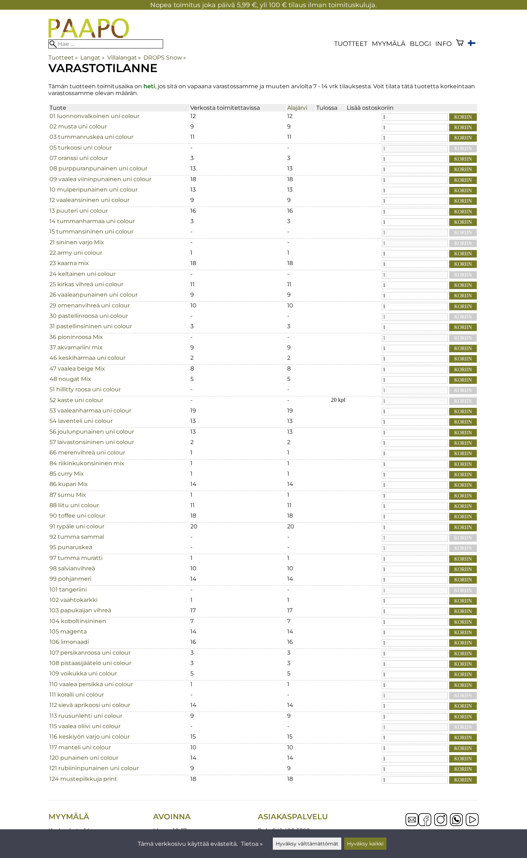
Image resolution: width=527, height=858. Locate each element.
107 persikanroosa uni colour (89, 652)
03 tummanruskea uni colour (91, 136)
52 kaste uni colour (76, 400)
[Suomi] (473, 44)
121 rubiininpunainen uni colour (94, 768)
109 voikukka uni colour (83, 673)
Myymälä (388, 43)
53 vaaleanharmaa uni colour (90, 410)
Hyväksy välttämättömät (307, 843)
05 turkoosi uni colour (80, 147)
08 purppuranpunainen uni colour (98, 168)
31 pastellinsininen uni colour (90, 326)
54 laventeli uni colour (81, 421)
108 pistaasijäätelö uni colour (90, 663)
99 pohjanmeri (70, 578)
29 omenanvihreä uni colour (89, 305)
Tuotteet (350, 43)
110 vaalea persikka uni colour (91, 684)
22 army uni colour (75, 252)
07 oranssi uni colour (78, 158)
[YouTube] (472, 820)
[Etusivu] (88, 36)
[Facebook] (424, 820)
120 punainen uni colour (83, 757)
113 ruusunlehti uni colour (85, 715)
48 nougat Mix (70, 379)
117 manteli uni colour (80, 747)
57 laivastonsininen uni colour (91, 442)
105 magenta (68, 631)
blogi (420, 43)
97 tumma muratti (76, 558)
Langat (92, 57)
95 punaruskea (70, 547)
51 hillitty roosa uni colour (85, 389)
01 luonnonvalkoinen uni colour (94, 116)
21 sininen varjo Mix (76, 242)
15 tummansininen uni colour (91, 231)
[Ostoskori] (460, 43)
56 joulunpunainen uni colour (91, 431)
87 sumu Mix (67, 494)
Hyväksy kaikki (365, 843)
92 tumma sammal (76, 536)
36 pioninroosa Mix (76, 337)
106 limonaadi (69, 641)
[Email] (411, 824)
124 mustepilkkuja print (83, 779)
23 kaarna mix (69, 263)
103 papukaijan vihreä (80, 610)
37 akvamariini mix (76, 347)
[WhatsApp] (456, 820)
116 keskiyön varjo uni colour (89, 736)
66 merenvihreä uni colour (87, 452)
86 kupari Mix (68, 484)
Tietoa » (252, 843)
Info (443, 43)
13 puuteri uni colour (78, 210)
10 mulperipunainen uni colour (93, 189)
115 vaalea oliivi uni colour (84, 726)
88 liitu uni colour (74, 505)
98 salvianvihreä (72, 568)
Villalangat (124, 57)
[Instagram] (440, 820)
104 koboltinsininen (77, 621)
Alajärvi (297, 107)
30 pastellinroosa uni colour (88, 315)
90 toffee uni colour (77, 515)
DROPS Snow (164, 57)
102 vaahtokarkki (73, 600)
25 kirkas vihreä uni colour (86, 284)
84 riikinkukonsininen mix (86, 463)
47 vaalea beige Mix (77, 368)
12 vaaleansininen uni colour (89, 200)
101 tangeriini (68, 589)
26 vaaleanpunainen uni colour (93, 294)
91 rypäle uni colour (76, 526)
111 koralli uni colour (76, 694)
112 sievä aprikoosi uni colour (89, 705)
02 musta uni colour (78, 126)
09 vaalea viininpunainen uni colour (100, 179)
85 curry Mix (66, 473)
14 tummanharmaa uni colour (92, 221)
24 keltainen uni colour (82, 273)
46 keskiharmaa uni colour (87, 357)
